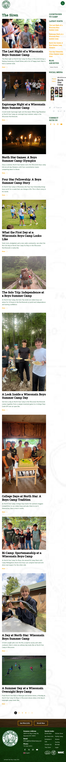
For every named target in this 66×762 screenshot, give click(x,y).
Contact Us (48, 744)
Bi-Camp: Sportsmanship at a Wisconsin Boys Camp (21, 554)
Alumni (57, 739)
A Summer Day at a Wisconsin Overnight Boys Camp (22, 689)
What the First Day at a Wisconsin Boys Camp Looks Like (21, 235)
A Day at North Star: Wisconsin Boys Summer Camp (23, 636)
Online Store (59, 733)
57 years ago (59, 107)
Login (56, 747)
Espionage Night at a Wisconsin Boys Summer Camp (23, 106)
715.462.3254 (27, 746)
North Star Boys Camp (10, 759)
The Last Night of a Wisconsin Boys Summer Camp (22, 53)
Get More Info (25, 723)
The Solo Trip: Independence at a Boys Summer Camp (23, 294)
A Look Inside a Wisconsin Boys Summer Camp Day (24, 396)
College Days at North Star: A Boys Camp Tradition (21, 497)
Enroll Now (41, 723)
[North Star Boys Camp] (6, 8)
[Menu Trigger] (63, 3)
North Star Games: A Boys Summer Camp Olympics (19, 159)
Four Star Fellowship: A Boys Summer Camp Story (21, 181)
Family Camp (59, 736)
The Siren (48, 747)
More (3, 67)
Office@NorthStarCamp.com (32, 741)
